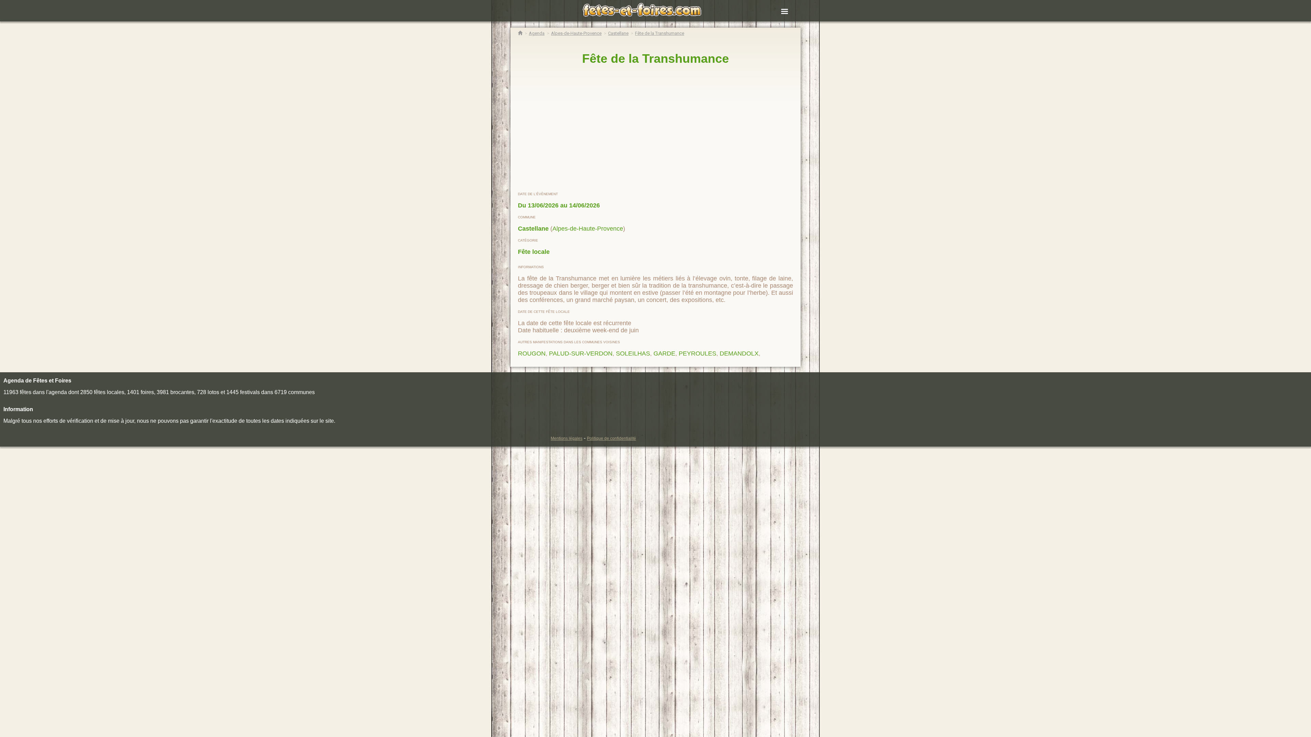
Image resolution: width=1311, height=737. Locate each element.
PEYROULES (697, 353)
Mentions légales (566, 438)
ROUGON (532, 353)
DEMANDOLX (739, 353)
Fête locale (534, 251)
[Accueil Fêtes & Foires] (520, 33)
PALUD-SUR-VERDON (580, 353)
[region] (655, 128)
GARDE (664, 353)
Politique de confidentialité (611, 438)
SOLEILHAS (633, 353)
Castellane (533, 228)
